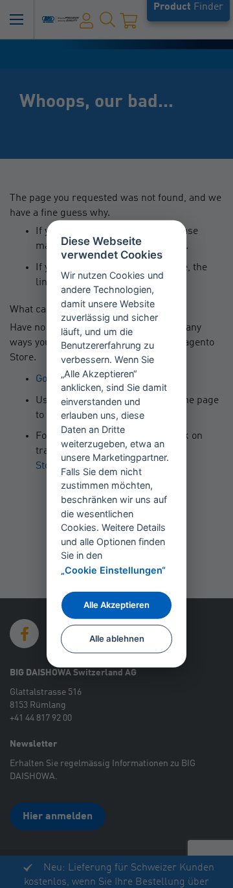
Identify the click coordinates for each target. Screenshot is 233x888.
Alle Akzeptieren (116, 605)
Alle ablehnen (116, 638)
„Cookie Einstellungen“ (113, 570)
